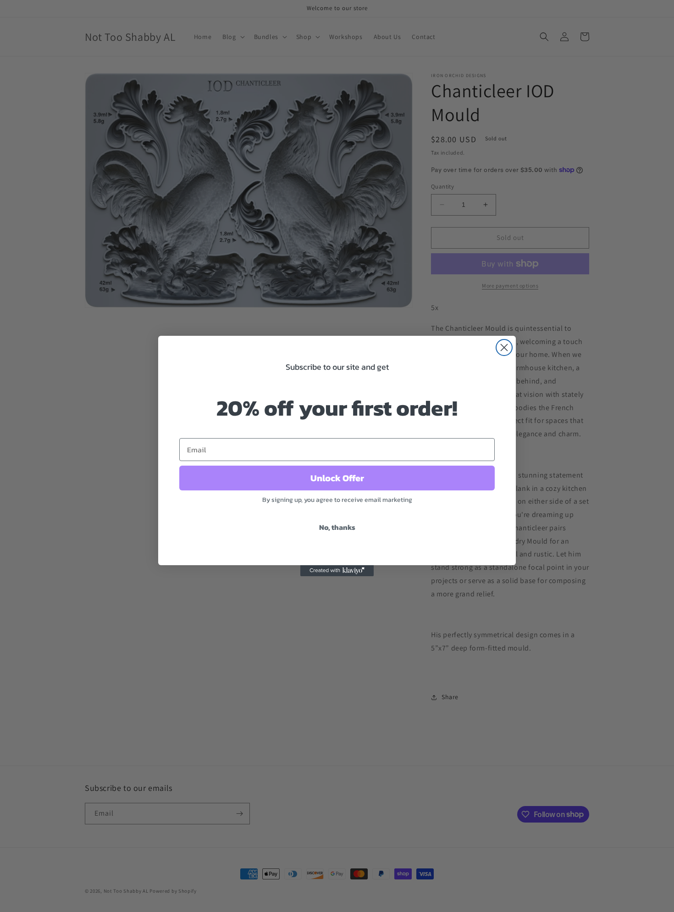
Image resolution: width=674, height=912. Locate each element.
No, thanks (337, 527)
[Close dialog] (504, 347)
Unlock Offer (337, 478)
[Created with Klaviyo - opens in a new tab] (337, 570)
